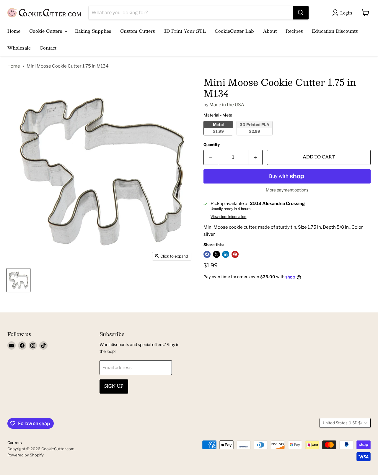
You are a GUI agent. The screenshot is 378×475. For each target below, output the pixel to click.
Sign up (113, 386)
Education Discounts (335, 31)
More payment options (287, 190)
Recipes (294, 31)
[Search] (301, 12)
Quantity (211, 144)
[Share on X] (216, 254)
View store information (228, 217)
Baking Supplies (93, 31)
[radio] (218, 128)
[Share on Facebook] (207, 254)
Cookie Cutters (46, 31)
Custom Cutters (137, 31)
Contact (48, 47)
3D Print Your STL (185, 31)
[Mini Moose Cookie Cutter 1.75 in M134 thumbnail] (18, 280)
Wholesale (19, 47)
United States (342, 422)
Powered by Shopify (25, 455)
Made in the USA (226, 104)
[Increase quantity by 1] (255, 157)
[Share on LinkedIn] (225, 254)
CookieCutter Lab (234, 31)
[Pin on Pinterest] (235, 254)
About (270, 31)
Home (13, 31)
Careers (14, 442)
